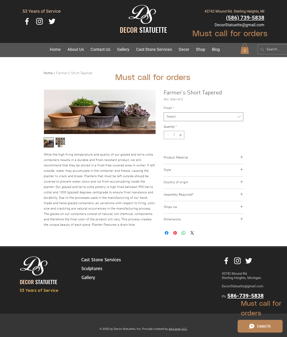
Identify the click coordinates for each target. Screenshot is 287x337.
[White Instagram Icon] (39, 21)
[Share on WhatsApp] (183, 233)
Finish (169, 108)
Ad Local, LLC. (178, 328)
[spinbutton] (174, 135)
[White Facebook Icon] (26, 21)
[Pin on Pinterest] (175, 233)
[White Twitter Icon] (52, 21)
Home (48, 73)
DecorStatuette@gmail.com (239, 24)
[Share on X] (192, 233)
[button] (184, 49)
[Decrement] (167, 135)
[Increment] (181, 135)
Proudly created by (155, 328)
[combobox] (203, 116)
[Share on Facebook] (166, 233)
